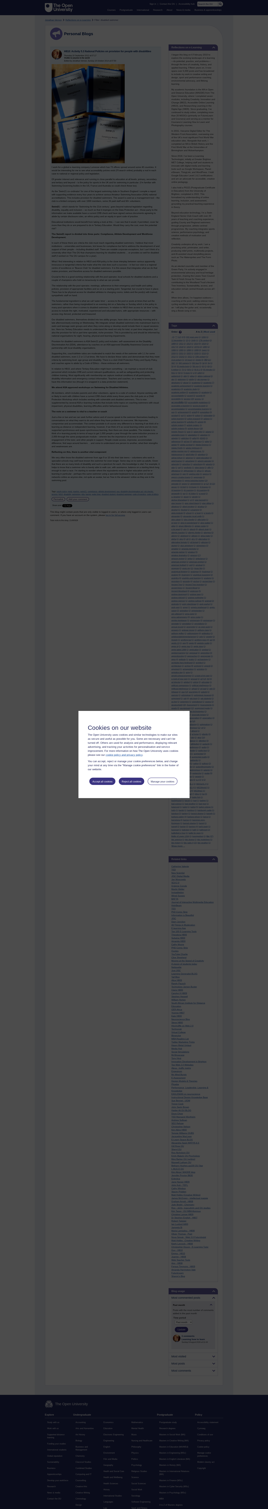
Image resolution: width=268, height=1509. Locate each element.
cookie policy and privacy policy (124, 754)
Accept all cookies (102, 781)
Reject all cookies (131, 781)
